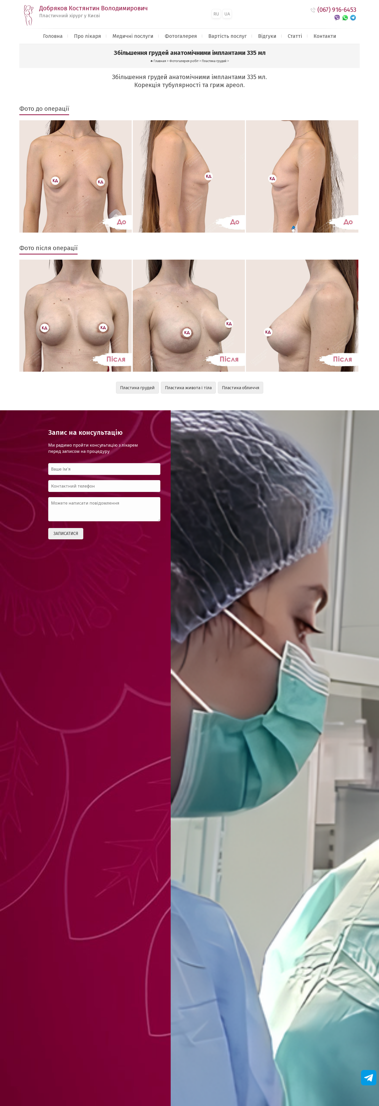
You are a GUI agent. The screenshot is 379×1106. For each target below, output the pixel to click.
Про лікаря (87, 36)
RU (216, 14)
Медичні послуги (132, 36)
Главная (160, 61)
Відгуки (267, 36)
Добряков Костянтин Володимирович (93, 12)
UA (227, 14)
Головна (53, 36)
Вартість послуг (227, 36)
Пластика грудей (137, 387)
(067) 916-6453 (336, 9)
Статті (295, 36)
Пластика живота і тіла (188, 387)
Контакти (325, 36)
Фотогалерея (181, 36)
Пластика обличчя (240, 387)
